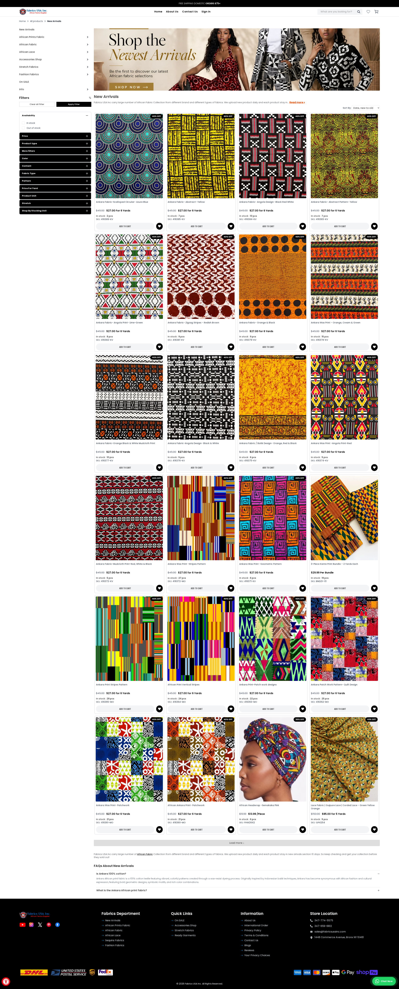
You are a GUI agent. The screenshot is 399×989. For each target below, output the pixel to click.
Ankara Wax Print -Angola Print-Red (331, 443)
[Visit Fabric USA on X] (40, 924)
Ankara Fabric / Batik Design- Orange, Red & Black (268, 443)
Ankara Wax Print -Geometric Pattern (260, 563)
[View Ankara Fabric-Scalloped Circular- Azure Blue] (129, 156)
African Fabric (145, 854)
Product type (29, 143)
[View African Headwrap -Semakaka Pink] (272, 759)
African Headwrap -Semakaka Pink (259, 805)
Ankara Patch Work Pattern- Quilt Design (334, 684)
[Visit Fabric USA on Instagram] (31, 924)
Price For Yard (30, 188)
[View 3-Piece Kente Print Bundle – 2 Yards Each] (344, 518)
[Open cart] (376, 11)
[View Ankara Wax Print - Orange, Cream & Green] (344, 276)
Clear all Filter (37, 104)
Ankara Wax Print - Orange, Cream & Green (335, 322)
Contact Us (190, 11)
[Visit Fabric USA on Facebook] (57, 924)
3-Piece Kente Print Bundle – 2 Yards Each (334, 563)
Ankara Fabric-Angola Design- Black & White (193, 443)
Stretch (26, 203)
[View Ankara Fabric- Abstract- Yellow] (201, 156)
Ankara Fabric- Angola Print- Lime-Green (119, 322)
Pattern (26, 180)
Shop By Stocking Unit (34, 210)
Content (26, 165)
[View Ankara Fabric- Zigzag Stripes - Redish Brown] (201, 276)
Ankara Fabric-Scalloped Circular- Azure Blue (122, 201)
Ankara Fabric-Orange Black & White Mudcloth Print (125, 443)
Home (158, 11)
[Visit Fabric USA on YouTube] (22, 924)
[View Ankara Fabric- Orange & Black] (272, 276)
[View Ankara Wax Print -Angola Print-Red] (344, 397)
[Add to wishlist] (159, 226)
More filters (28, 150)
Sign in (206, 11)
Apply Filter (74, 104)
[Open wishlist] (368, 11)
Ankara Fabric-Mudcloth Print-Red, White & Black (124, 563)
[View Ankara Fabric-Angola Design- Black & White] (201, 397)
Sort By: (347, 107)
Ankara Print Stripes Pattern (111, 684)
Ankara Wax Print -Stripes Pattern (187, 563)
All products (36, 21)
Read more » (297, 102)
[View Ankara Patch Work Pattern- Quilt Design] (344, 638)
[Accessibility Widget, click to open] (6, 981)
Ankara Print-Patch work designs (258, 684)
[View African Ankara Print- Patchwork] (201, 759)
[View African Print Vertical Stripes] (201, 638)
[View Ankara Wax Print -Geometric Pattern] (272, 518)
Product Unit (29, 195)
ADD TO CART (125, 226)
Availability (28, 115)
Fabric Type (28, 173)
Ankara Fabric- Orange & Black (257, 322)
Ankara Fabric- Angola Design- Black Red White (266, 201)
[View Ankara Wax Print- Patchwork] (129, 759)
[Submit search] (359, 12)
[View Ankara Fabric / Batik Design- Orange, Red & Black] (272, 397)
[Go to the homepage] (33, 11)
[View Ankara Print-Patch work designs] (272, 638)
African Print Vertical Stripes (184, 684)
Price (25, 136)
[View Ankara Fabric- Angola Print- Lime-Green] (129, 276)
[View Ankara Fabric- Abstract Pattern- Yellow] (344, 156)
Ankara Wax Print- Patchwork (112, 805)
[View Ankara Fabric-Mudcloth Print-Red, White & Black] (129, 518)
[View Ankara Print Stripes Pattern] (129, 638)
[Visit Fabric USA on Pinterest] (48, 924)
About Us (172, 11)
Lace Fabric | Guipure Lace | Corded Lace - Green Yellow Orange (343, 807)
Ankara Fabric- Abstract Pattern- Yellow (334, 201)
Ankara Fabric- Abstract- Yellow (186, 201)
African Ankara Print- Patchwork (186, 805)
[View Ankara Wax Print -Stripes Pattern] (201, 518)
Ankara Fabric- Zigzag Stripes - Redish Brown (193, 322)
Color (25, 158)
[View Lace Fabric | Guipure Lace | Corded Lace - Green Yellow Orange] (344, 759)
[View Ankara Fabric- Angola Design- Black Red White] (272, 156)
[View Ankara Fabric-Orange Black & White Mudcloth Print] (129, 397)
